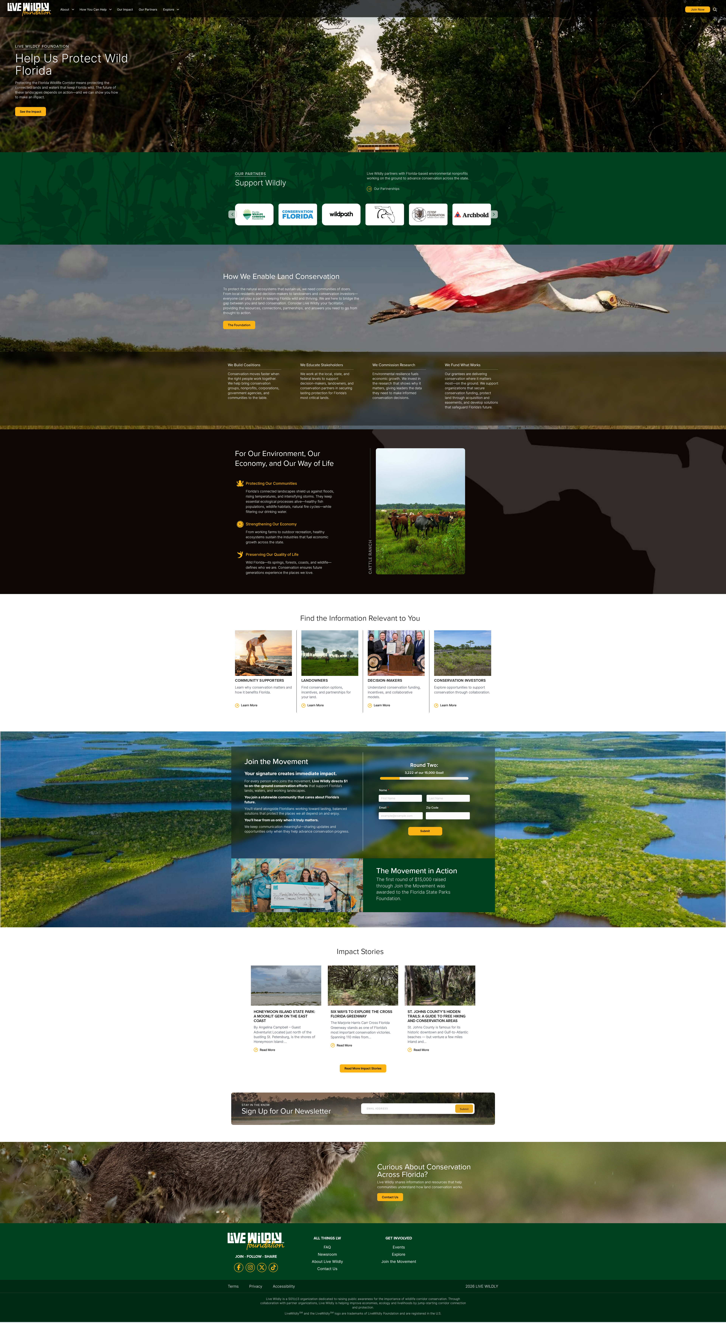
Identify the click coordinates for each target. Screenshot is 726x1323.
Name (384, 790)
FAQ (327, 1247)
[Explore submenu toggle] (178, 9)
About (64, 9)
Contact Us (327, 1268)
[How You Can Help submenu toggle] (110, 9)
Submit (425, 831)
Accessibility (284, 1286)
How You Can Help (93, 9)
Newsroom (327, 1254)
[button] (714, 9)
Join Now (697, 9)
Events (399, 1247)
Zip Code (432, 807)
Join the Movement (398, 1261)
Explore (168, 9)
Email (384, 807)
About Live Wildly (327, 1261)
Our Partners (148, 9)
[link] (263, 671)
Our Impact (125, 9)
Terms (233, 1286)
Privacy (255, 1286)
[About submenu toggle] (73, 9)
